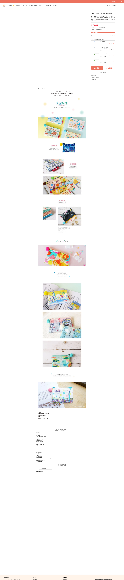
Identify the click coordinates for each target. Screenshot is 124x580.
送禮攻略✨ (11, 5)
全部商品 (93, 9)
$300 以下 (103, 9)
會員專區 (55, 5)
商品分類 (18, 5)
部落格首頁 (48, 5)
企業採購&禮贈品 (33, 5)
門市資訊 (24, 5)
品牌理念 (41, 5)
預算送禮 (97, 9)
